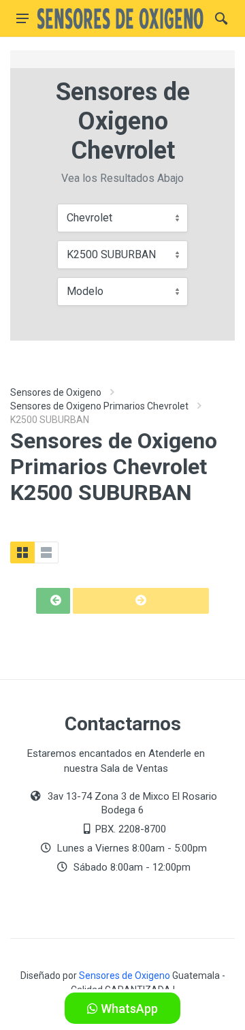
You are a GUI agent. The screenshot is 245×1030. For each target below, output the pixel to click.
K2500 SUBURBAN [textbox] (111, 254)
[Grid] (22, 552)
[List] (46, 552)
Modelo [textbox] (85, 291)
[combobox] (122, 218)
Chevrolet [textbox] (89, 217)
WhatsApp (128, 1008)
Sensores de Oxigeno (55, 392)
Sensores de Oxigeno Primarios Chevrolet (99, 406)
